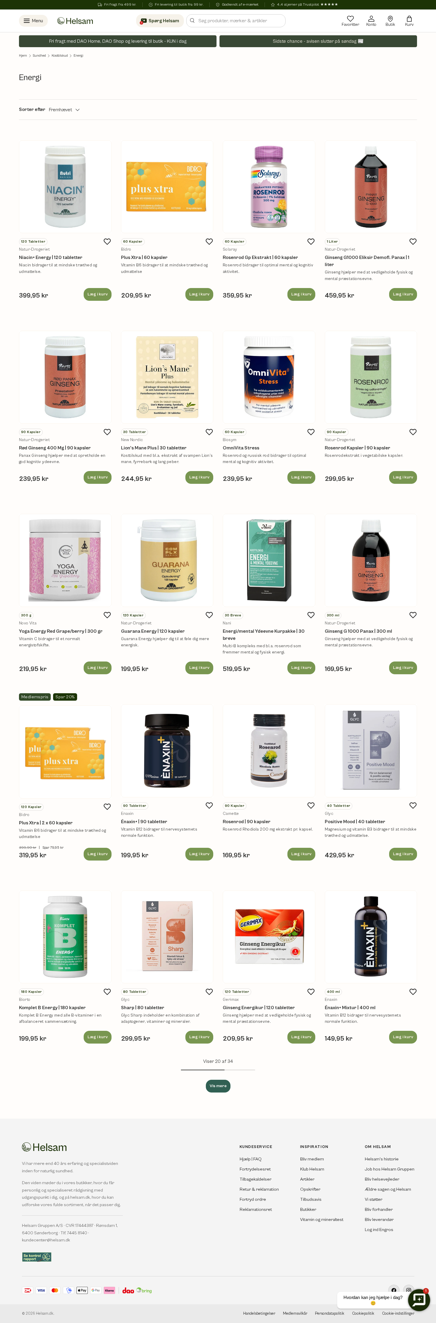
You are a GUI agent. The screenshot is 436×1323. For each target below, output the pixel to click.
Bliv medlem (312, 1159)
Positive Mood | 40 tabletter (355, 821)
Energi (78, 56)
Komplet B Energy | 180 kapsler (52, 1007)
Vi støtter (373, 1199)
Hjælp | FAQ (251, 1159)
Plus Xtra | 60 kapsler (144, 257)
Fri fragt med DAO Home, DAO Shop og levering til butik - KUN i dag (118, 41)
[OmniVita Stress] (269, 377)
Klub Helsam (312, 1169)
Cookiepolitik (363, 1313)
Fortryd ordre (253, 1199)
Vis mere (218, 1086)
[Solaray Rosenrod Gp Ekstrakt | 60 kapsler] (269, 186)
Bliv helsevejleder (382, 1179)
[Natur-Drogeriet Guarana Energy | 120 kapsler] (167, 560)
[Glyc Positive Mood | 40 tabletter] (371, 750)
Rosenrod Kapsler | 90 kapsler (357, 448)
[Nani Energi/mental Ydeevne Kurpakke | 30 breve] (269, 560)
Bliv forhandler (379, 1209)
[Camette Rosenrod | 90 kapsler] (269, 750)
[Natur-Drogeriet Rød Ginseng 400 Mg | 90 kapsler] (65, 377)
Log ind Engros (379, 1229)
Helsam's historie (382, 1159)
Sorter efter (32, 109)
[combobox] (236, 20)
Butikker (308, 1209)
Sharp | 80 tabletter (142, 1007)
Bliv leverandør (379, 1219)
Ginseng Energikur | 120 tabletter (259, 1007)
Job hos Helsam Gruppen (389, 1169)
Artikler (307, 1179)
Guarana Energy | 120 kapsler (153, 631)
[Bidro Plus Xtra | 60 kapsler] (167, 186)
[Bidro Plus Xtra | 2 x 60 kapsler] (65, 752)
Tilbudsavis (311, 1199)
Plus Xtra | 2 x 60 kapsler (46, 823)
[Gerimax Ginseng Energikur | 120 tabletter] (269, 937)
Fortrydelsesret (255, 1169)
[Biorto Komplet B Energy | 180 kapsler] (65, 937)
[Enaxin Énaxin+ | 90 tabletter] (167, 750)
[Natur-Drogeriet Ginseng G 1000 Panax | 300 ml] (371, 560)
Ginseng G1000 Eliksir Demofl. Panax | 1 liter (367, 261)
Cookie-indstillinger (398, 1313)
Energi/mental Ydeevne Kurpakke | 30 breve (264, 635)
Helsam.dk (44, 1313)
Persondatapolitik (329, 1313)
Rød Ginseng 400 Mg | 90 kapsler (55, 448)
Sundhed (39, 56)
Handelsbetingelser (259, 1313)
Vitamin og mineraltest (321, 1219)
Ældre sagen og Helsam (388, 1189)
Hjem (23, 56)
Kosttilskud (60, 56)
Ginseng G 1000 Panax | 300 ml (358, 631)
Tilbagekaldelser (255, 1179)
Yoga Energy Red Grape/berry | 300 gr (61, 631)
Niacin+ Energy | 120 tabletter (50, 257)
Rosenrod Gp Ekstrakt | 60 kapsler (260, 257)
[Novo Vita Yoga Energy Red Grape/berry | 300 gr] (65, 560)
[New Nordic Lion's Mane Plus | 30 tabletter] (167, 377)
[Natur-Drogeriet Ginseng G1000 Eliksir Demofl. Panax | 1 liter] (371, 186)
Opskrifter (310, 1189)
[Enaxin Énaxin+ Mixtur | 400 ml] (371, 937)
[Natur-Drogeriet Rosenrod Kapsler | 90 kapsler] (371, 377)
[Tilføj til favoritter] (107, 241)
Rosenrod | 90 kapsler (246, 821)
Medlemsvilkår (295, 1313)
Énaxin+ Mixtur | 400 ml (350, 1007)
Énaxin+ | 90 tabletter (144, 821)
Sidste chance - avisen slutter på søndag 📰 (318, 41)
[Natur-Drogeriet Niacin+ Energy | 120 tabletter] (65, 186)
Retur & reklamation (259, 1189)
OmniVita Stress (241, 448)
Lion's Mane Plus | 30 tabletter (154, 448)
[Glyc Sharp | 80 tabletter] (167, 937)
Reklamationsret (256, 1209)
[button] (409, 20)
